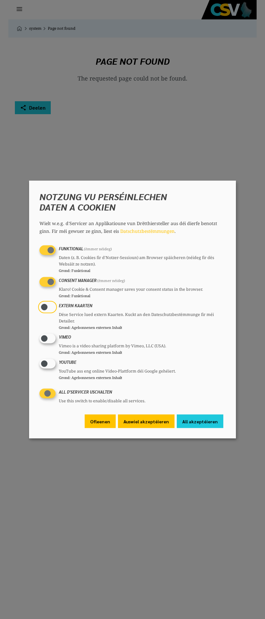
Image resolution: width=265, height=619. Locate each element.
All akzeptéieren (200, 421)
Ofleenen (100, 421)
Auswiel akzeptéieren (146, 421)
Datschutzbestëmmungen (147, 231)
